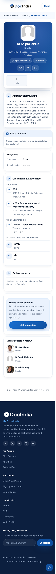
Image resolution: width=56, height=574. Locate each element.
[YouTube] (33, 443)
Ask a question (28, 325)
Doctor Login (9, 492)
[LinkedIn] (19, 443)
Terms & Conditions (15, 561)
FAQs (5, 511)
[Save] (21, 68)
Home (6, 15)
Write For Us (9, 522)
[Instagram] (26, 443)
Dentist (25, 15)
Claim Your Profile (12, 481)
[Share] (28, 68)
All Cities (7, 462)
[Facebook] (5, 443)
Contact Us (8, 516)
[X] (12, 443)
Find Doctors (9, 456)
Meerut (15, 15)
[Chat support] (49, 567)
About (6, 505)
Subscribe (45, 542)
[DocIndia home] (20, 6)
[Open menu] (5, 6)
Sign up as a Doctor (12, 486)
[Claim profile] (35, 68)
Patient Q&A (9, 467)
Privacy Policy (34, 561)
